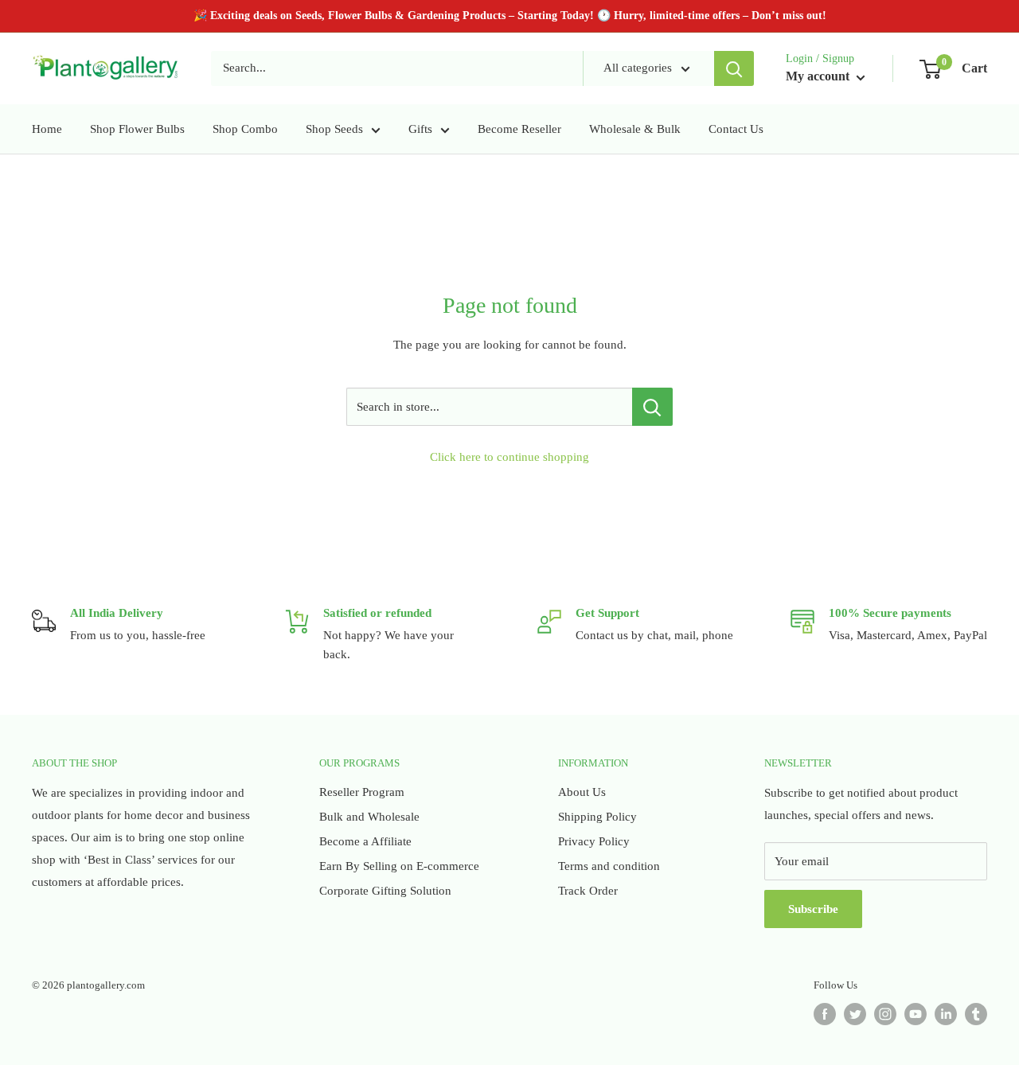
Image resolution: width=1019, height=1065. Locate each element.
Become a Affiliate (365, 841)
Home (47, 129)
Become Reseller (519, 129)
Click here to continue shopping (509, 457)
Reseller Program (361, 792)
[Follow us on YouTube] (915, 1014)
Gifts (420, 129)
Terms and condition (609, 866)
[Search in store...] (652, 407)
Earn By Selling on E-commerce (399, 866)
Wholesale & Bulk (635, 129)
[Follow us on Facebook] (825, 1014)
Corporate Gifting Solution (385, 890)
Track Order (588, 890)
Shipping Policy (597, 816)
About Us (582, 792)
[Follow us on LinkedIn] (946, 1014)
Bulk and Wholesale (369, 816)
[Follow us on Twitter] (855, 1014)
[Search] (734, 68)
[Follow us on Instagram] (885, 1014)
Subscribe (813, 909)
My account (819, 76)
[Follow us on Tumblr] (976, 1014)
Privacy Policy (594, 841)
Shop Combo (245, 129)
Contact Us (736, 129)
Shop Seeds (334, 129)
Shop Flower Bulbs (137, 129)
